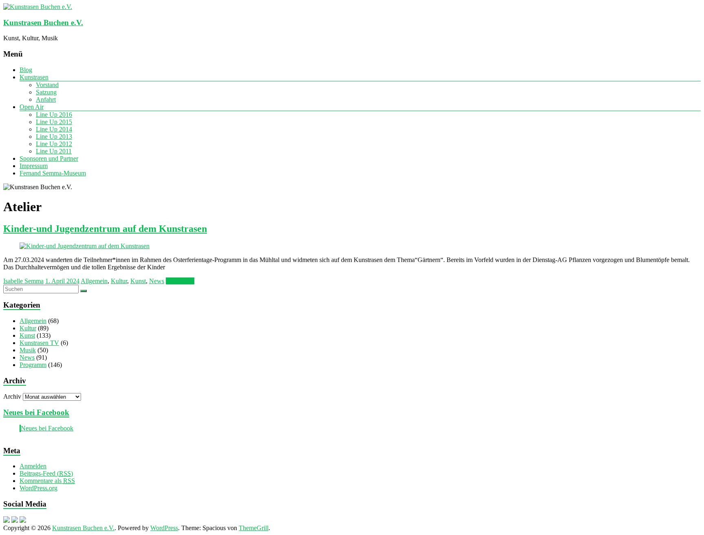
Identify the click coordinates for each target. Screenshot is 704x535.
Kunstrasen (34, 77)
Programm (33, 364)
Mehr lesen (180, 280)
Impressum (34, 165)
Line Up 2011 (54, 151)
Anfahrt (46, 99)
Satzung (46, 92)
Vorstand (47, 84)
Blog (26, 69)
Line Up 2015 (54, 121)
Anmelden (33, 466)
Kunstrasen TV (39, 342)
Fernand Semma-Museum (53, 173)
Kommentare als (47, 480)
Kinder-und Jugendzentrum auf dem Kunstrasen (105, 228)
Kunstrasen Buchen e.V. (43, 22)
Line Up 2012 (54, 143)
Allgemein (94, 280)
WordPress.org (38, 488)
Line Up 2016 (54, 114)
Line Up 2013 (54, 136)
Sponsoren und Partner (49, 158)
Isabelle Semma (23, 280)
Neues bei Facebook (36, 412)
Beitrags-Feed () (46, 473)
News (156, 280)
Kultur (119, 280)
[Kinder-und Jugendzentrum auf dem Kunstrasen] (85, 245)
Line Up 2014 (54, 129)
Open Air (32, 106)
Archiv (12, 396)
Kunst (138, 280)
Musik (28, 350)
